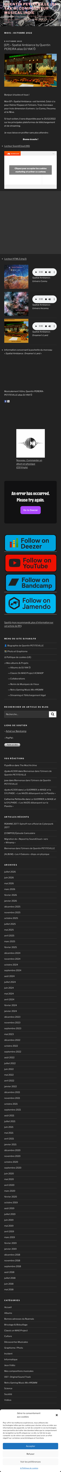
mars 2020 (9, 1191)
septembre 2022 (12, 1051)
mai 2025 (9, 930)
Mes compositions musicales (18, 1371)
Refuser (30, 1454)
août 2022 (9, 1057)
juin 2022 (9, 1069)
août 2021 (9, 1115)
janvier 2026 (10, 901)
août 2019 (9, 1208)
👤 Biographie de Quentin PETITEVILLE (24, 645)
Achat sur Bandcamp (16, 731)
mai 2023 (9, 1034)
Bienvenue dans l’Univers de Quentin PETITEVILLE (29, 848)
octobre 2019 (11, 1202)
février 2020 (10, 1196)
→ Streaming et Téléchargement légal (27, 695)
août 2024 (9, 976)
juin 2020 (9, 1173)
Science (8, 1388)
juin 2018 (8, 1284)
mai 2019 (8, 1226)
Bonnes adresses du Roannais (19, 1319)
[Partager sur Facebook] (5, 401)
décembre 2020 (12, 1150)
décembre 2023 (12, 1017)
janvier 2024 (10, 1011)
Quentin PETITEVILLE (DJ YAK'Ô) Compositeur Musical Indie (30, 8)
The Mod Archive (28, 765)
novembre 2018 (12, 1260)
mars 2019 (9, 1237)
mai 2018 (8, 1289)
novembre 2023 (12, 1022)
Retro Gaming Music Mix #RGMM (20, 1382)
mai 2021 (8, 1133)
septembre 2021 (12, 1109)
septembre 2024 (12, 970)
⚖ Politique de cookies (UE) (17, 657)
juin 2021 (8, 1127)
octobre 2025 (11, 918)
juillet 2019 (9, 1214)
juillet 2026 (10, 872)
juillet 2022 (10, 1063)
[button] (56, 1415)
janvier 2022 (10, 1086)
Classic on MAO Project (16, 1330)
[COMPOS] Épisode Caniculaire (19, 833)
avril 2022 (9, 1080)
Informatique (10, 1359)
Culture (8, 1336)
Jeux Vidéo (9, 1365)
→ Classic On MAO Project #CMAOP (26, 673)
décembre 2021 (12, 1092)
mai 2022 (9, 1075)
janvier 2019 (10, 1249)
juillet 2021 (9, 1121)
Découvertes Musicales (16, 1342)
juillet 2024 (10, 982)
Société (8, 1394)
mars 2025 (9, 941)
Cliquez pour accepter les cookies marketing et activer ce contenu (31, 170)
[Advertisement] (30, 222)
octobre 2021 (11, 1104)
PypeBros (9, 765)
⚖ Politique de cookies (29, 1468)
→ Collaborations (16, 678)
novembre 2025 (12, 912)
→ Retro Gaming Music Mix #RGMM (25, 689)
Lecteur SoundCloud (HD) (17, 146)
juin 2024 (9, 988)
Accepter (30, 1446)
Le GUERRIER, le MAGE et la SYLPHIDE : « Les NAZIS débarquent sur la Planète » (30, 803)
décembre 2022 (12, 1040)
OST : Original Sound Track (17, 1377)
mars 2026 (9, 889)
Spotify (8, 622)
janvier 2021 (10, 1144)
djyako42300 (11, 771)
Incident (8, 1353)
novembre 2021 (12, 1098)
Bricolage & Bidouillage (16, 1324)
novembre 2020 (12, 1156)
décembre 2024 (12, 953)
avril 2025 (9, 935)
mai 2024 (9, 993)
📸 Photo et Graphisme (16, 651)
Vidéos (7, 1400)
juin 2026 (9, 877)
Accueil (8, 1307)
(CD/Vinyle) (22, 467)
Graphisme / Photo (13, 1348)
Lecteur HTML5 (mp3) (15, 259)
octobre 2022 (11, 1046)
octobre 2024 (11, 964)
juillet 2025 (10, 924)
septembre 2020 (12, 1168)
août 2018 (9, 1272)
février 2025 (10, 947)
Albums (8, 1313)
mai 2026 (9, 883)
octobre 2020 (11, 1162)
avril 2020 (9, 1185)
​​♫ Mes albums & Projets (16, 663)
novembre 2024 (12, 959)
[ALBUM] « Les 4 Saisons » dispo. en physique (26, 854)
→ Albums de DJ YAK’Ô (19, 667)
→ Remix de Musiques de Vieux (23, 684)
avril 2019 (9, 1231)
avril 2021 (9, 1138)
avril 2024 (9, 999)
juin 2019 (8, 1220)
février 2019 (10, 1243)
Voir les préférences (30, 1462)
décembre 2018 (12, 1254)
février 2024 (10, 1005)
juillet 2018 (9, 1278)
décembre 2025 (12, 906)
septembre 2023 (12, 1028)
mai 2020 (9, 1179)
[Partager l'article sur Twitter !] (8, 401)
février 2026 (10, 895)
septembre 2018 (12, 1266)
